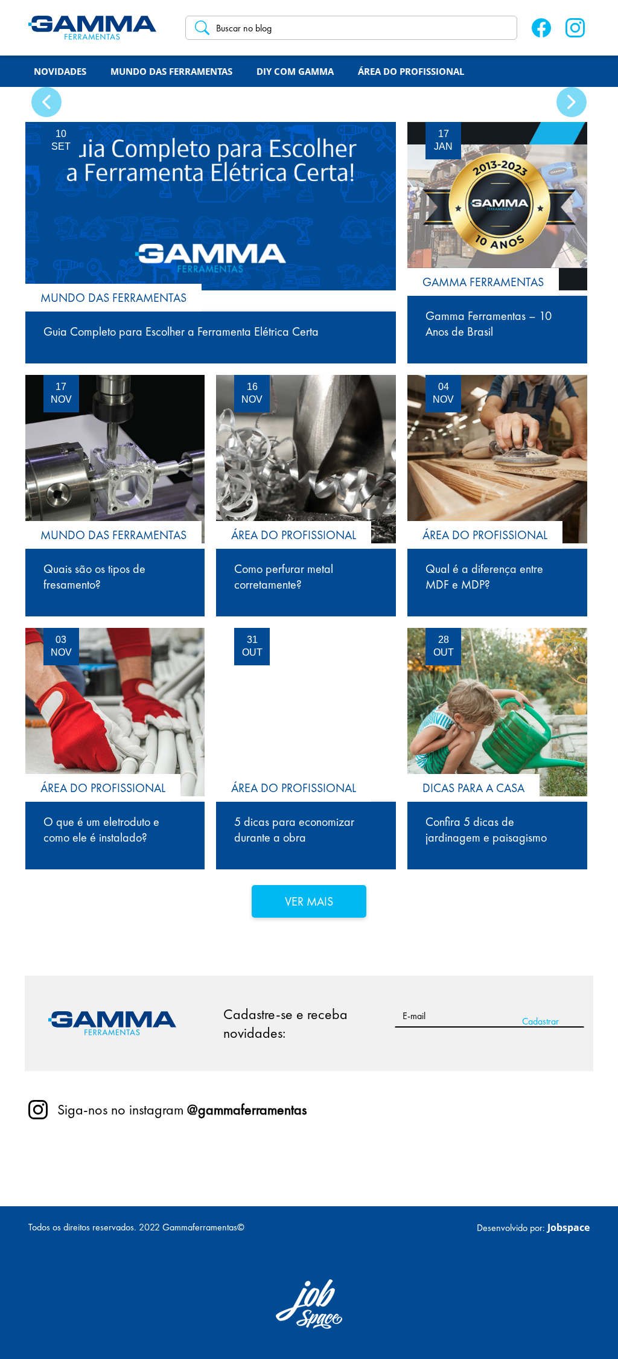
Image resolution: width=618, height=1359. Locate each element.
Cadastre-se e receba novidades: (285, 1023)
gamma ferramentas (483, 282)
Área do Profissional (293, 535)
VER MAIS (309, 901)
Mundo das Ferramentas (113, 297)
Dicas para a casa (473, 788)
